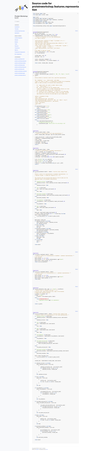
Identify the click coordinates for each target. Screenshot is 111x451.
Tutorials (16, 29)
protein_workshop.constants (21, 71)
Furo (47, 449)
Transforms (17, 48)
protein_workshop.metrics (20, 75)
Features (16, 46)
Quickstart (17, 33)
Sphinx (37, 449)
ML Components (18, 54)
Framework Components (20, 52)
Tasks (16, 44)
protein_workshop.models (20, 63)
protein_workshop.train (19, 59)
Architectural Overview (20, 31)
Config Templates (18, 37)
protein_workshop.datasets (20, 61)
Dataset (16, 39)
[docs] (76, 30)
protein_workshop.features (20, 67)
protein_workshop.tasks (20, 65)
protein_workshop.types (20, 73)
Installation (17, 26)
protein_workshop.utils (19, 69)
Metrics (16, 50)
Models (16, 42)
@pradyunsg (43, 449)
